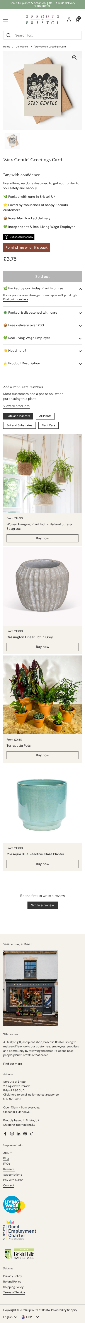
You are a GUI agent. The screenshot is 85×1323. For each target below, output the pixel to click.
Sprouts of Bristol (39, 1310)
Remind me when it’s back (26, 247)
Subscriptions (12, 1174)
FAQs (6, 1164)
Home (6, 46)
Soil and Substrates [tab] (19, 425)
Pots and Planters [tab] (18, 416)
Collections (22, 46)
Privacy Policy (12, 1276)
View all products (16, 406)
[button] (42, 288)
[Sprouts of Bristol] (42, 19)
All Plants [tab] (45, 416)
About (7, 1153)
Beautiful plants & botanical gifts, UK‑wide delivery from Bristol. (42, 4)
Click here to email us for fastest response (31, 1094)
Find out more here (15, 299)
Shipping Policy (13, 1287)
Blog (6, 1158)
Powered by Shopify (64, 1310)
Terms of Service (14, 1292)
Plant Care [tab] (48, 425)
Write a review (42, 905)
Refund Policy (12, 1281)
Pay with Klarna (13, 1180)
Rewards (9, 1169)
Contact (8, 1185)
